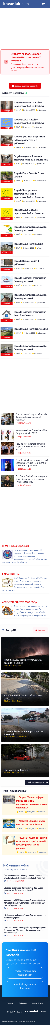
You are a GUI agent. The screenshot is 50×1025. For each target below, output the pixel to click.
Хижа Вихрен (30, 1021)
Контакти (37, 1003)
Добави (26, 86)
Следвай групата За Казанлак (25, 986)
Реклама (23, 1003)
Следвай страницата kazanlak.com (25, 972)
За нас (10, 1003)
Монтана (22, 1021)
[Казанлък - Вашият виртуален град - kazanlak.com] (16, 4)
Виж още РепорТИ (36, 782)
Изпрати (41, 630)
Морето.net (13, 1021)
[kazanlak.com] (35, 1011)
